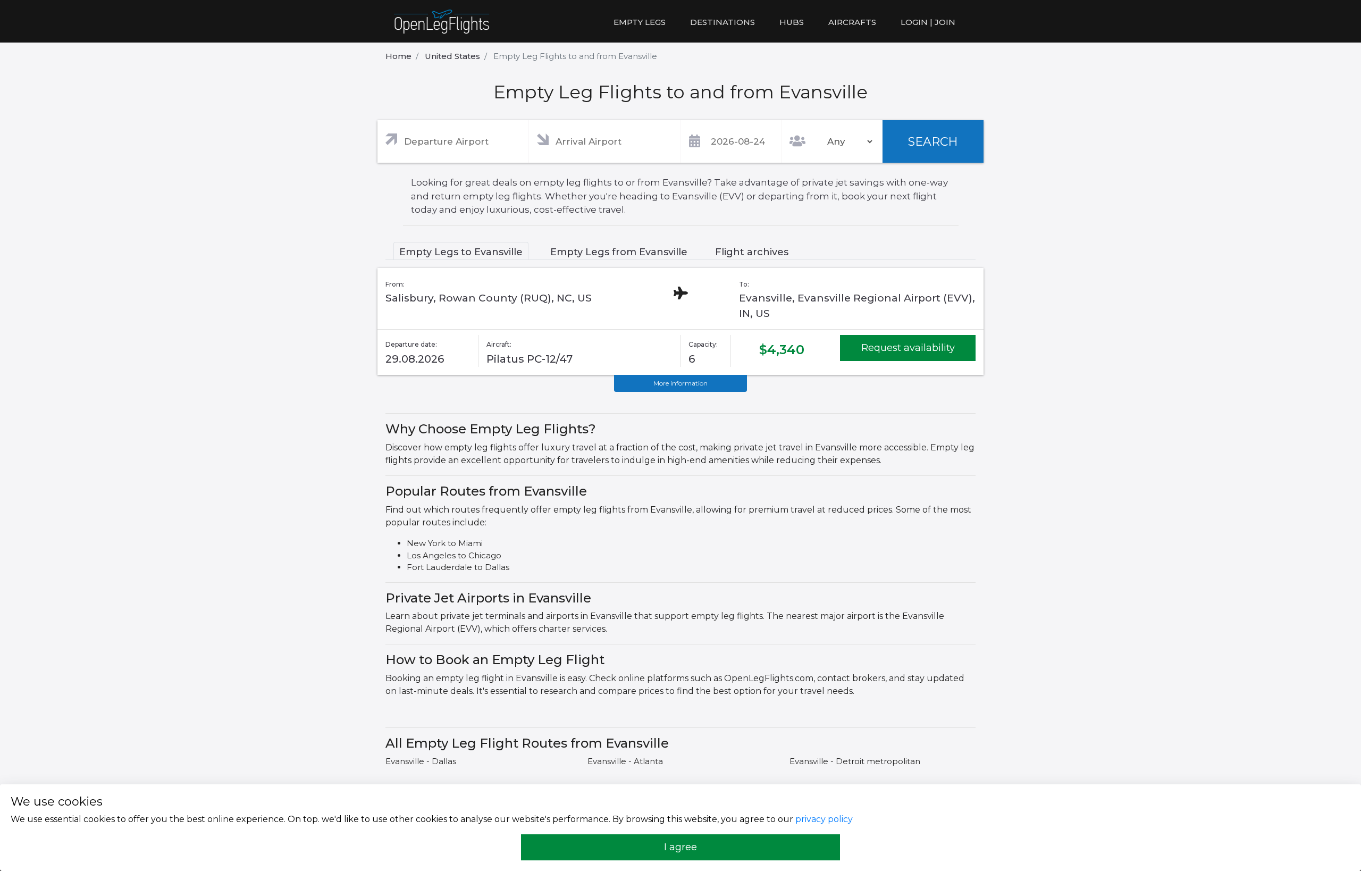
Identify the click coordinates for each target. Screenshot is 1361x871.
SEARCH (933, 142)
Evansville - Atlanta (625, 761)
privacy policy (824, 819)
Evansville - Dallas (420, 761)
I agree (680, 847)
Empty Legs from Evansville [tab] (618, 252)
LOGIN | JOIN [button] (928, 22)
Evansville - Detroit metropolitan (854, 761)
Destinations (722, 22)
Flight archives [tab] (751, 252)
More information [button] (680, 383)
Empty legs (640, 22)
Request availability (908, 348)
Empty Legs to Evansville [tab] (461, 252)
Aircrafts (852, 22)
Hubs (791, 22)
